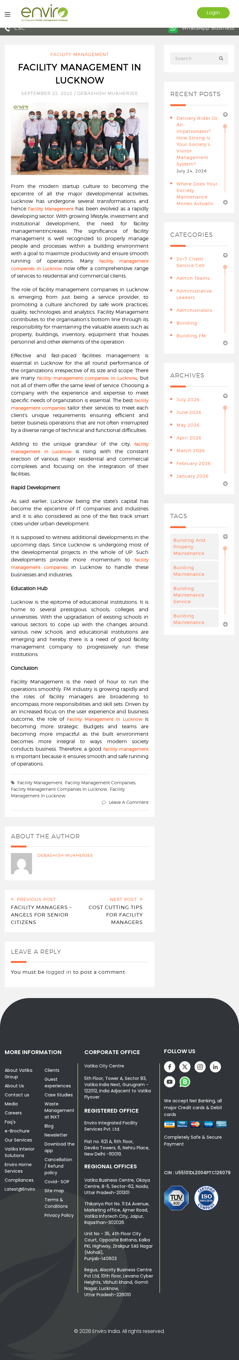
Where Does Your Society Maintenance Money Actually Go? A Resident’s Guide (197, 200)
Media (11, 1104)
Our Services (18, 1140)
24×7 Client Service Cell (190, 262)
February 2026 (193, 463)
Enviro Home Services (18, 1167)
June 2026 (188, 412)
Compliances (19, 1180)
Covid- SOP (57, 1182)
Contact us (17, 1095)
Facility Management (79, 54)
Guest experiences (58, 1082)
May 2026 (187, 425)
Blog (49, 1126)
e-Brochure (17, 1131)
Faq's (10, 1122)
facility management (39, 782)
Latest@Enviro (20, 1189)
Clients (52, 1070)
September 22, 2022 (47, 93)
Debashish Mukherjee (107, 93)
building (186, 323)
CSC (19, 28)
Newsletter (56, 1135)
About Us (14, 1086)
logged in (59, 972)
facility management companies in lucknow (59, 789)
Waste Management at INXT (59, 1110)
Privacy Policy (59, 1215)
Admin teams (193, 278)
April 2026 (188, 437)
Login (213, 13)
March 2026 (190, 450)
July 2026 (187, 399)
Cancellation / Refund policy (58, 1166)
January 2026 (192, 476)
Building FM (191, 335)
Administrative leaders (194, 294)
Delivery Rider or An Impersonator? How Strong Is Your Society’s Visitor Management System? (197, 140)
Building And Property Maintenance (189, 546)
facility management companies (100, 782)
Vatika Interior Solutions (20, 1152)
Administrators (194, 310)
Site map (54, 1191)
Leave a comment (128, 802)
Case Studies (59, 1095)
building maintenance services (188, 622)
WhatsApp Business (207, 28)
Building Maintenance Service (188, 595)
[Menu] (6, 14)
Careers (13, 1113)
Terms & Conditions (56, 1203)
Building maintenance (188, 571)
